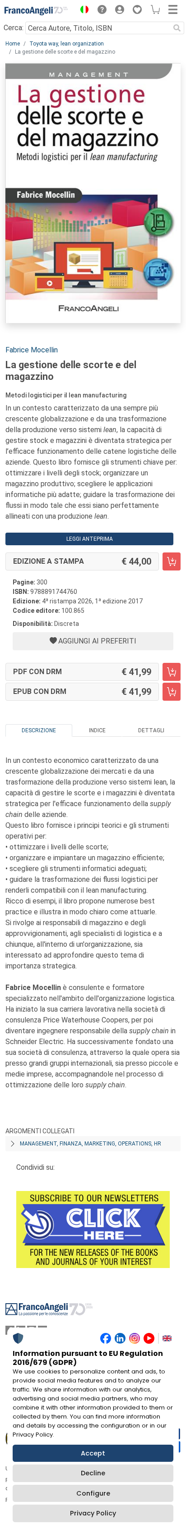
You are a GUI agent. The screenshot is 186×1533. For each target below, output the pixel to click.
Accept (93, 1453)
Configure (93, 1493)
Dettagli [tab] (151, 730)
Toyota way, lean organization (66, 44)
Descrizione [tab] (39, 730)
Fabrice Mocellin (31, 350)
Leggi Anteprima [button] (89, 539)
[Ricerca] (177, 28)
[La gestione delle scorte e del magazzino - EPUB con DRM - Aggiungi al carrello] (172, 692)
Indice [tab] (97, 730)
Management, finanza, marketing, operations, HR (90, 1144)
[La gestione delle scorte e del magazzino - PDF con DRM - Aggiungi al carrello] (172, 672)
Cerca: (13, 27)
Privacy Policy (93, 1513)
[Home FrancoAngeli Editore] (36, 11)
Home (12, 44)
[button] (82, 11)
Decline (93, 1473)
